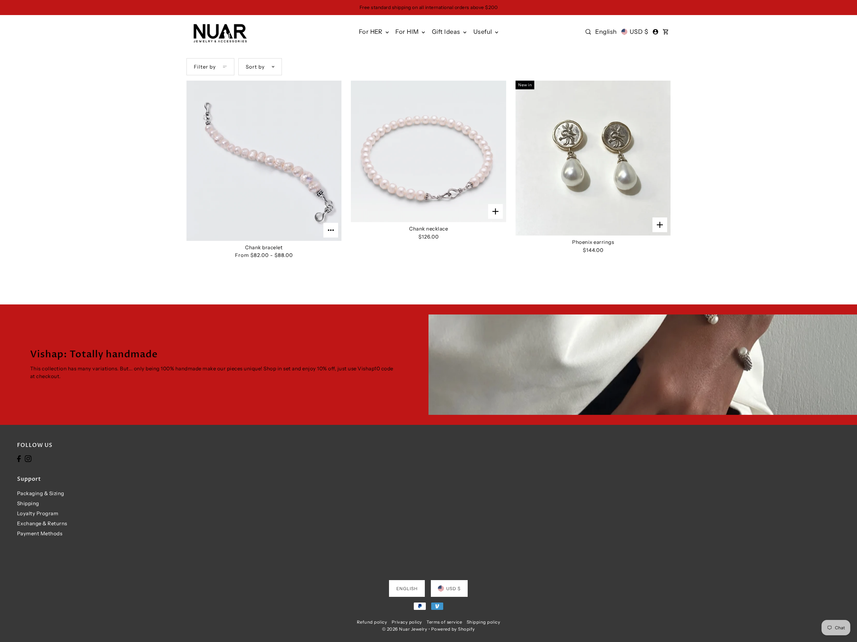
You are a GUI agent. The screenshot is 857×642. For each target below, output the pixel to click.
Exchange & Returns (42, 523)
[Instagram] (28, 458)
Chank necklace (428, 228)
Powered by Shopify (453, 629)
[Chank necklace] (428, 151)
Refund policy (372, 622)
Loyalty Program (38, 513)
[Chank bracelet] (263, 161)
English (606, 31)
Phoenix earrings (593, 242)
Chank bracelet (264, 247)
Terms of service (444, 622)
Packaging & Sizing (40, 493)
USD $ (639, 31)
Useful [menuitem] (483, 31)
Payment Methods (40, 533)
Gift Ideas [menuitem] (447, 31)
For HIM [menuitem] (407, 31)
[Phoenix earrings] (593, 158)
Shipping (28, 503)
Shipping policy (483, 622)
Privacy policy (407, 622)
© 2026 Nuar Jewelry (404, 629)
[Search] (588, 31)
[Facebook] (19, 458)
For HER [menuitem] (371, 31)
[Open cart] (666, 31)
